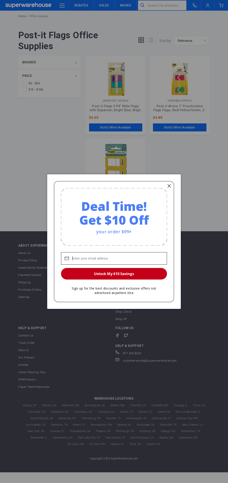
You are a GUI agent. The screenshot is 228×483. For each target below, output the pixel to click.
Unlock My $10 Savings (114, 273)
